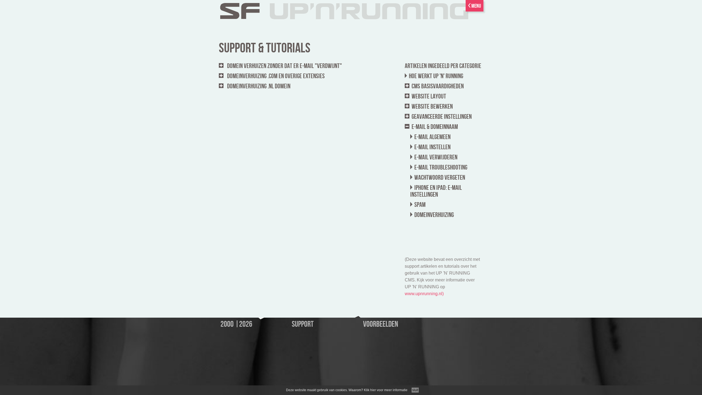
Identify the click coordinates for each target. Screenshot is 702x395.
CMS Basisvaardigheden (438, 86)
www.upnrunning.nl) (424, 293)
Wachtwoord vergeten (439, 178)
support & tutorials (264, 48)
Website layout (429, 96)
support (303, 324)
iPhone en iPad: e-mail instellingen (436, 191)
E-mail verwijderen (435, 157)
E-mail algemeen (432, 137)
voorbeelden (380, 324)
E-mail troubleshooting (440, 167)
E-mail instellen (432, 147)
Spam (420, 205)
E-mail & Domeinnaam (435, 127)
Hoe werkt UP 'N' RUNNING (436, 76)
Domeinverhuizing (434, 215)
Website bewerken (432, 107)
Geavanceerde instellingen (442, 117)
